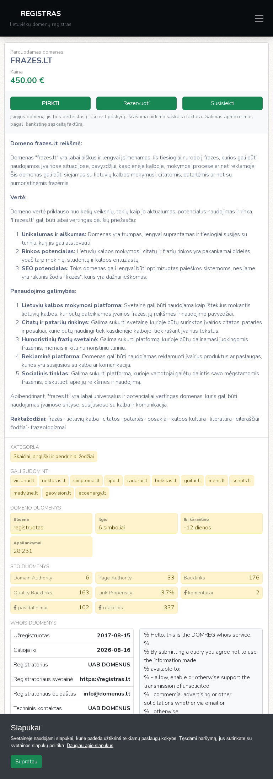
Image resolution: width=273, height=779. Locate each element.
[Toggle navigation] (259, 18)
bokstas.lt (165, 480)
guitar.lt (192, 480)
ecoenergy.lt (92, 493)
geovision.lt (58, 493)
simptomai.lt (86, 480)
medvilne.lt (26, 493)
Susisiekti (222, 103)
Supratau (26, 762)
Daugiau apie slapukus (90, 745)
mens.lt (217, 480)
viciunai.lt (24, 480)
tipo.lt (113, 480)
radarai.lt (137, 480)
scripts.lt (241, 480)
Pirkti (50, 103)
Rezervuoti (136, 103)
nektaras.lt (53, 480)
